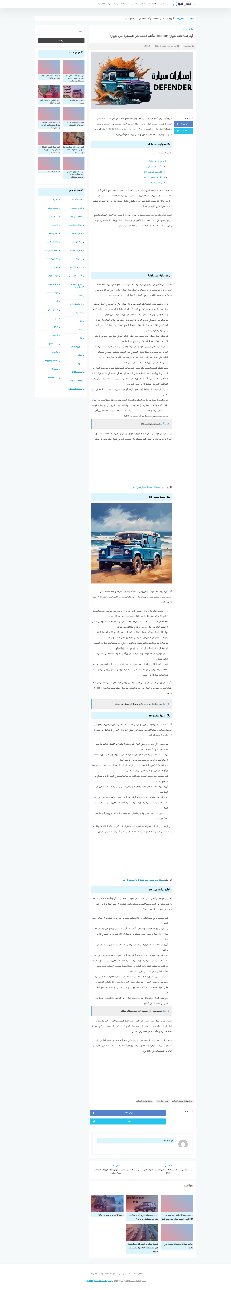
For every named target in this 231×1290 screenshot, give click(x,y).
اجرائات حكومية (120, 3)
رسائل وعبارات (52, 259)
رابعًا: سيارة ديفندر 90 (154, 183)
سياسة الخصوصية (108, 1273)
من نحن (122, 1273)
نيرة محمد (187, 46)
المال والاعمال (76, 347)
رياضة (55, 267)
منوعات (55, 369)
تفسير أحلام (53, 208)
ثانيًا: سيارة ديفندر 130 (154, 172)
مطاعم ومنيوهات (50, 360)
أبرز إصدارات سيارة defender (182, 1101)
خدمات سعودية (51, 250)
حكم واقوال (53, 233)
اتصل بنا (94, 1273)
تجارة (143, 3)
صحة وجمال (53, 310)
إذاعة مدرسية (76, 216)
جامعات (55, 225)
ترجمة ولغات (77, 372)
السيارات (133, 3)
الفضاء (79, 330)
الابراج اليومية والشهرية (76, 286)
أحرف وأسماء (77, 199)
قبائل (55, 326)
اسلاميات (152, 3)
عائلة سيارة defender (158, 161)
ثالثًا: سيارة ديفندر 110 (154, 177)
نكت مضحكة (53, 377)
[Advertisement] (131, 250)
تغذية (55, 199)
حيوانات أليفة (52, 242)
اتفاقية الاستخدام (136, 1273)
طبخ (56, 318)
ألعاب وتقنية (76, 208)
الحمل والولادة (76, 304)
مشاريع (162, 3)
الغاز (80, 321)
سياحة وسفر (53, 284)
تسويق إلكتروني (75, 389)
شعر (56, 301)
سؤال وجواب (53, 276)
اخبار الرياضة (77, 242)
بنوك (80, 355)
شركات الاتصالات (51, 293)
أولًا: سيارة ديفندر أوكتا (154, 167)
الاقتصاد (79, 296)
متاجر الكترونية (104, 3)
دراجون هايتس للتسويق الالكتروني (99, 1281)
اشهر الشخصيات (75, 267)
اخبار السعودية (76, 250)
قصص (55, 335)
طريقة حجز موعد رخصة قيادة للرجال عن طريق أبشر (143, 880)
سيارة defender (162, 1101)
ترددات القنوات (75, 380)
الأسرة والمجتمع (75, 276)
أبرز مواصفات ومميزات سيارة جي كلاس (147, 487)
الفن (80, 338)
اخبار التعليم (77, 233)
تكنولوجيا (54, 216)
